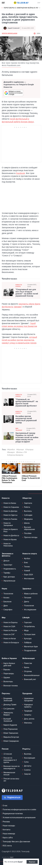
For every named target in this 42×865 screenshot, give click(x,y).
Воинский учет (30, 679)
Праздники (27, 693)
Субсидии (28, 515)
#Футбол (11, 450)
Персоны (6, 693)
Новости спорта (18, 285)
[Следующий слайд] (40, 8)
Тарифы (6, 573)
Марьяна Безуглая (11, 737)
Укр (38, 3)
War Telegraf (18, 429)
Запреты (27, 715)
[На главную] (21, 3)
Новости (6, 498)
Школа (27, 523)
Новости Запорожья (8, 524)
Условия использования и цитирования (19, 817)
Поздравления (30, 650)
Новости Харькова (11, 507)
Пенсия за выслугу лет (11, 780)
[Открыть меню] (3, 3)
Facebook (20, 173)
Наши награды (9, 826)
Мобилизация (28, 658)
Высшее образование (29, 528)
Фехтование (29, 579)
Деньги (6, 561)
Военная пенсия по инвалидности (11, 767)
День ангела (29, 719)
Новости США (9, 626)
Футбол (27, 558)
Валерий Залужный (7, 720)
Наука (4, 589)
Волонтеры (8, 681)
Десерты (27, 766)
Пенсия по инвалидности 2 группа (10, 760)
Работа (27, 507)
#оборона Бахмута (15, 455)
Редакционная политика (13, 813)
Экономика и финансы (7, 555)
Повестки (28, 663)
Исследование (30, 610)
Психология (29, 606)
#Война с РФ (21, 452)
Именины (28, 723)
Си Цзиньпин (8, 709)
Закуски (27, 774)
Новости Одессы (10, 515)
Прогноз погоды (30, 537)
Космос (6, 598)
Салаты (27, 770)
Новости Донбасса (11, 535)
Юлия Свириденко (11, 741)
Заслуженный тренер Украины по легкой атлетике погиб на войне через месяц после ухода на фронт (26, 437)
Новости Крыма (10, 539)
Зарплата (28, 503)
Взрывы (6, 670)
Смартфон (7, 610)
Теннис (27, 567)
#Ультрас (29, 450)
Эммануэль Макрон (8, 714)
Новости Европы (10, 622)
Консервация (29, 758)
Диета (26, 602)
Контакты (6, 830)
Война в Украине (9, 658)
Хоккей (27, 571)
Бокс (26, 562)
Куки (20, 862)
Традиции (28, 711)
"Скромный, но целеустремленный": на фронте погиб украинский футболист (26, 402)
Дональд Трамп (9, 705)
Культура (27, 639)
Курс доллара (9, 577)
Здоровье (26, 589)
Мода (26, 630)
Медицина (28, 519)
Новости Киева (9, 503)
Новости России (10, 630)
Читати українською (9, 33)
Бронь (26, 667)
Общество (27, 498)
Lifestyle (26, 618)
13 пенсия (7, 754)
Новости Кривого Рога (10, 530)
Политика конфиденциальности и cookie (19, 810)
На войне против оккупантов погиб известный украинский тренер (26, 419)
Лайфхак (27, 643)
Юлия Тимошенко (10, 733)
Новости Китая (9, 639)
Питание (27, 598)
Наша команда (9, 834)
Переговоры (8, 674)
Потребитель (29, 626)
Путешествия (29, 634)
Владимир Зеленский (7, 699)
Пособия (27, 533)
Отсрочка (28, 671)
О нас (5, 806)
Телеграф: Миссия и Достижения (16, 842)
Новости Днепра (10, 511)
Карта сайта (8, 838)
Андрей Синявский (13, 28)
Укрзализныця (9, 581)
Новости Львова (10, 519)
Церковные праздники (29, 699)
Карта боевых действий (9, 664)
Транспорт (7, 565)
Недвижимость (9, 569)
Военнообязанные (32, 675)
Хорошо (32, 862)
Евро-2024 (28, 575)
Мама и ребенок (31, 594)
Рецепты (26, 749)
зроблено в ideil (8, 857)
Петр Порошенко (10, 729)
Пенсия (5, 749)
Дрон (5, 606)
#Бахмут (11, 452)
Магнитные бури (31, 646)
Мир (3, 618)
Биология (7, 602)
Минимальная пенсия (9, 774)
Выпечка (27, 754)
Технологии (8, 594)
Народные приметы (28, 706)
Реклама (6, 822)
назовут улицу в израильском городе (19, 343)
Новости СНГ (9, 634)
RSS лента (7, 846)
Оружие (6, 678)
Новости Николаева (8, 545)
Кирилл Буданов (10, 725)
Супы (26, 762)
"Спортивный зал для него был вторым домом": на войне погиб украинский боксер (26, 293)
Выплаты (28, 511)
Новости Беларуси (11, 643)
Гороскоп (28, 622)
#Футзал (20, 450)
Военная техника (10, 686)
